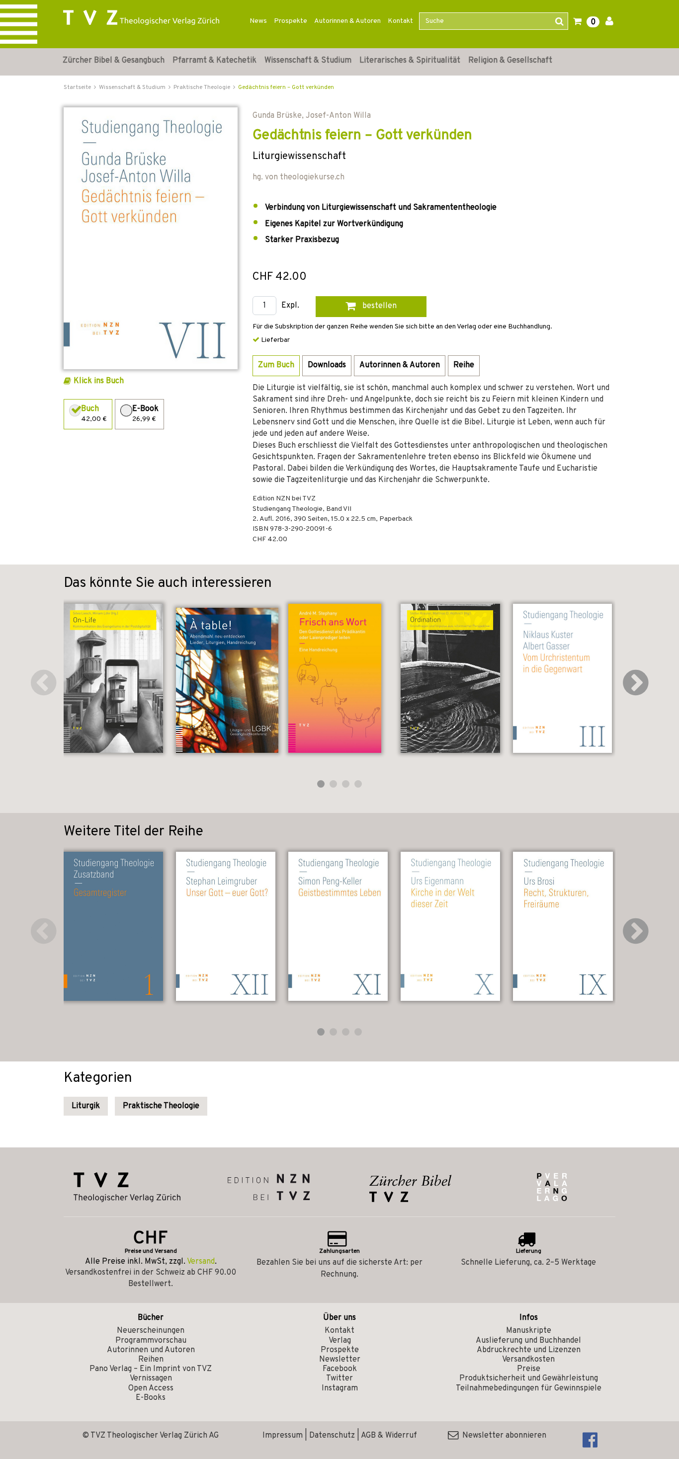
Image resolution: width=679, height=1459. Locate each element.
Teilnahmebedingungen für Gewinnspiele (528, 1388)
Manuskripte (528, 1331)
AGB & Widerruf (389, 1436)
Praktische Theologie (161, 1106)
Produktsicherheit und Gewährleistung (528, 1378)
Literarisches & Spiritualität (409, 61)
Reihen (151, 1360)
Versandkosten (528, 1360)
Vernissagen (151, 1378)
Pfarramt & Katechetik (214, 61)
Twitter (339, 1378)
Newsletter (339, 1360)
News (258, 21)
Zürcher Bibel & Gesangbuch (114, 61)
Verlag (340, 1341)
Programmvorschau (150, 1341)
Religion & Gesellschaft (510, 61)
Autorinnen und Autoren (151, 1350)
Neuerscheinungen (150, 1331)
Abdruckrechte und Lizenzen (529, 1350)
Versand (201, 1262)
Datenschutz (332, 1436)
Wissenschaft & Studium (307, 61)
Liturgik (86, 1106)
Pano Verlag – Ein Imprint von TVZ (150, 1369)
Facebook (340, 1369)
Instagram (340, 1388)
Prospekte (290, 21)
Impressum (282, 1436)
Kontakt (400, 21)
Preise (528, 1369)
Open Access (150, 1388)
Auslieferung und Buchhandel (528, 1341)
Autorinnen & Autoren (347, 21)
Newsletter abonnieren (502, 1436)
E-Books (151, 1398)
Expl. (290, 306)
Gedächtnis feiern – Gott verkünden (286, 87)
